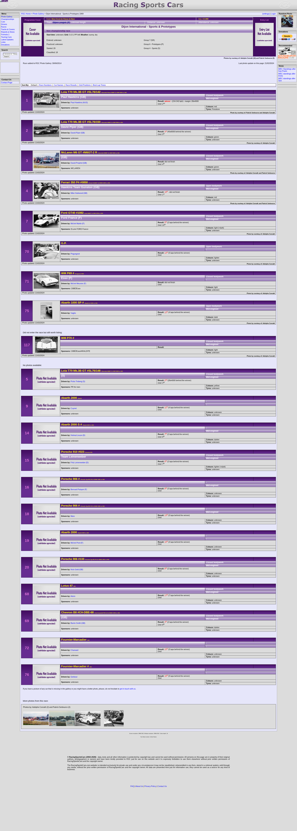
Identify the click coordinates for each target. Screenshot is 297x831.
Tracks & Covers (8, 29)
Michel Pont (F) (77, 543)
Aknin (73, 596)
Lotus (65, 585)
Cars (3, 22)
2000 (74, 397)
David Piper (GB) (78, 133)
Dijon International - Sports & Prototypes (148, 26)
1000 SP (76, 302)
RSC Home (26, 14)
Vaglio (73, 313)
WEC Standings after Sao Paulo (287, 70)
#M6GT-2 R (90, 152)
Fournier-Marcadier (73, 639)
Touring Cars (6, 37)
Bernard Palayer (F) (79, 489)
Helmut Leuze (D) (78, 435)
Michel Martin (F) (77, 224)
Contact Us (162, 786)
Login (273, 14)
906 (75, 478)
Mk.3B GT (79, 92)
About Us (139, 786)
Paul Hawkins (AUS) (79, 102)
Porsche (66, 451)
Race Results (71, 85)
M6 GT (77, 152)
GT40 (71, 212)
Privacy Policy (150, 786)
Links (3, 42)
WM (63, 273)
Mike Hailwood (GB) (79, 193)
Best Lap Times (99, 85)
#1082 (80, 212)
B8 (75, 612)
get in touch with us (128, 689)
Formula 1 (5, 35)
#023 (81, 451)
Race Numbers (45, 85)
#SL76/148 (93, 370)
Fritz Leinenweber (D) (80, 463)
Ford (64, 212)
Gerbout (74, 677)
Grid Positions (85, 85)
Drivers (4, 24)
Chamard (74, 650)
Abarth (65, 302)
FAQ (132, 786)
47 (71, 585)
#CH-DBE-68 (85, 612)
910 (75, 451)
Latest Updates (7, 40)
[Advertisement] (10, 67)
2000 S (75, 424)
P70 (69, 338)
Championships (7, 19)
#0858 (84, 182)
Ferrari (65, 182)
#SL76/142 (93, 92)
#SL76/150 (93, 121)
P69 (69, 273)
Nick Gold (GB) (77, 570)
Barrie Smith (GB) (78, 623)
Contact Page (6, 83)
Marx (73, 516)
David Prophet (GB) (79, 163)
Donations (5, 45)
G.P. (63, 243)
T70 (70, 92)
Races (3, 27)
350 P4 (75, 182)
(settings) (266, 14)
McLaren (67, 152)
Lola (64, 92)
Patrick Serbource (265, 58)
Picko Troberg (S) (78, 381)
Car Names (58, 85)
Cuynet (74, 408)
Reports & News (8, 32)
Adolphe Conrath (247, 58)
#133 (81, 559)
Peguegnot (75, 254)
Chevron (66, 612)
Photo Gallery (38, 14)
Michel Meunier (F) (78, 284)
